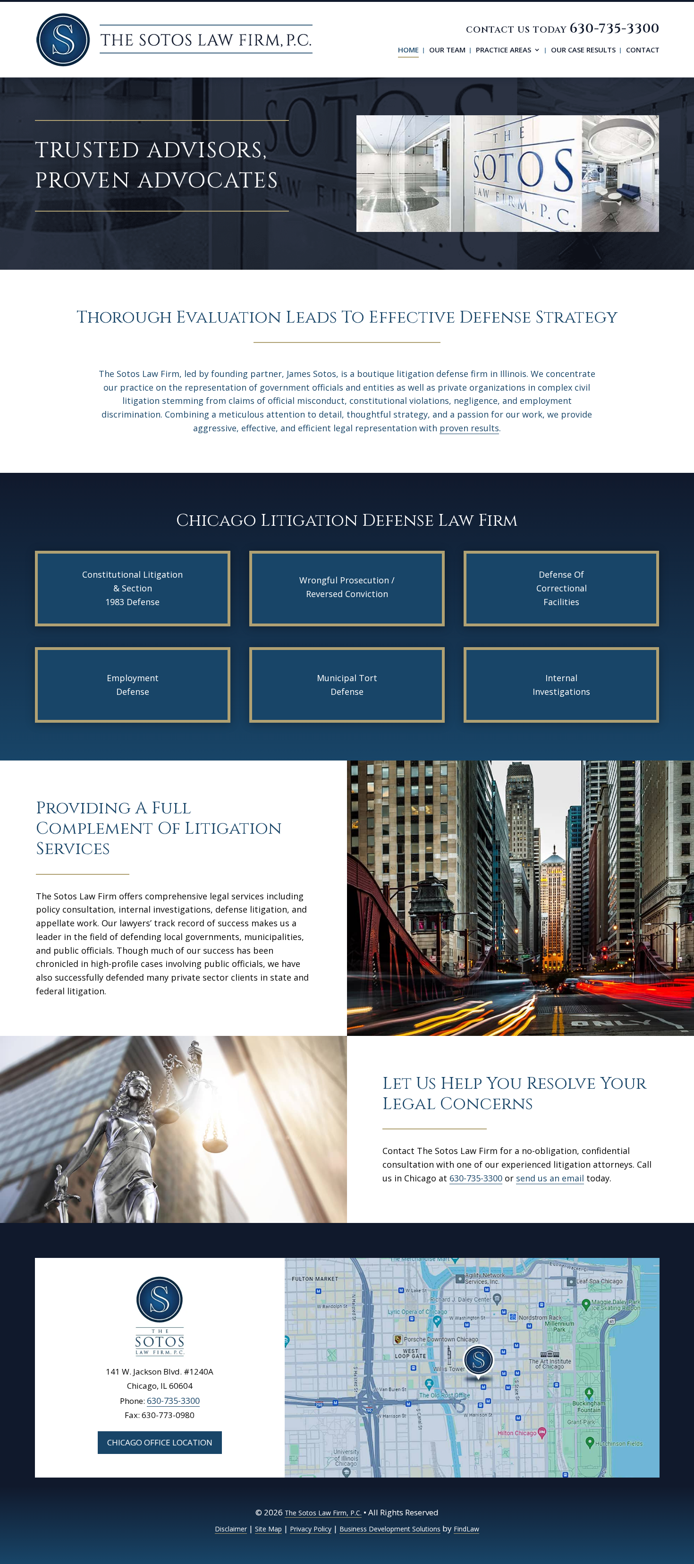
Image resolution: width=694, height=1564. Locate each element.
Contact (643, 50)
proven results (469, 428)
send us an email (550, 1178)
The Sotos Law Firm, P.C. (323, 1512)
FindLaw (466, 1528)
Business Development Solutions (389, 1528)
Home (408, 50)
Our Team (447, 50)
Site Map (268, 1528)
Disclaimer (231, 1528)
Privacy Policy (310, 1528)
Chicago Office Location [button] (159, 1442)
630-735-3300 (614, 28)
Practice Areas (503, 50)
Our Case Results (583, 50)
